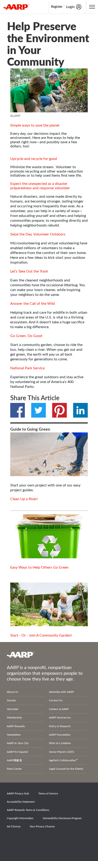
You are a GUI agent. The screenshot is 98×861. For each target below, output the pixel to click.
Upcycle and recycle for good (33, 159)
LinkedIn (80, 410)
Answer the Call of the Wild (32, 303)
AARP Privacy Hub (18, 793)
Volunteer (12, 709)
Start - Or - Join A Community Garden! (41, 635)
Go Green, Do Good (26, 336)
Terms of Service (48, 793)
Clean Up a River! (24, 499)
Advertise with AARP (61, 692)
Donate (11, 700)
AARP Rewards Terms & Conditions (28, 810)
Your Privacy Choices (42, 826)
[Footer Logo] (49, 654)
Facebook (17, 410)
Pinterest (59, 410)
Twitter (38, 410)
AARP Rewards (16, 726)
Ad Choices (14, 826)
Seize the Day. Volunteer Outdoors (37, 234)
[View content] (49, 90)
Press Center (14, 768)
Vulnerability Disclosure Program (62, 818)
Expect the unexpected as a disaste (38, 184)
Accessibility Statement (21, 801)
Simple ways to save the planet (34, 125)
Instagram (44, 839)
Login (70, 7)
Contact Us (55, 700)
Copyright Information (20, 818)
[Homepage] (16, 6)
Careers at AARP (59, 709)
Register (56, 6)
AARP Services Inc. (60, 717)
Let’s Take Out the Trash (29, 271)
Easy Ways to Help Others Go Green (39, 567)
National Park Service (27, 368)
